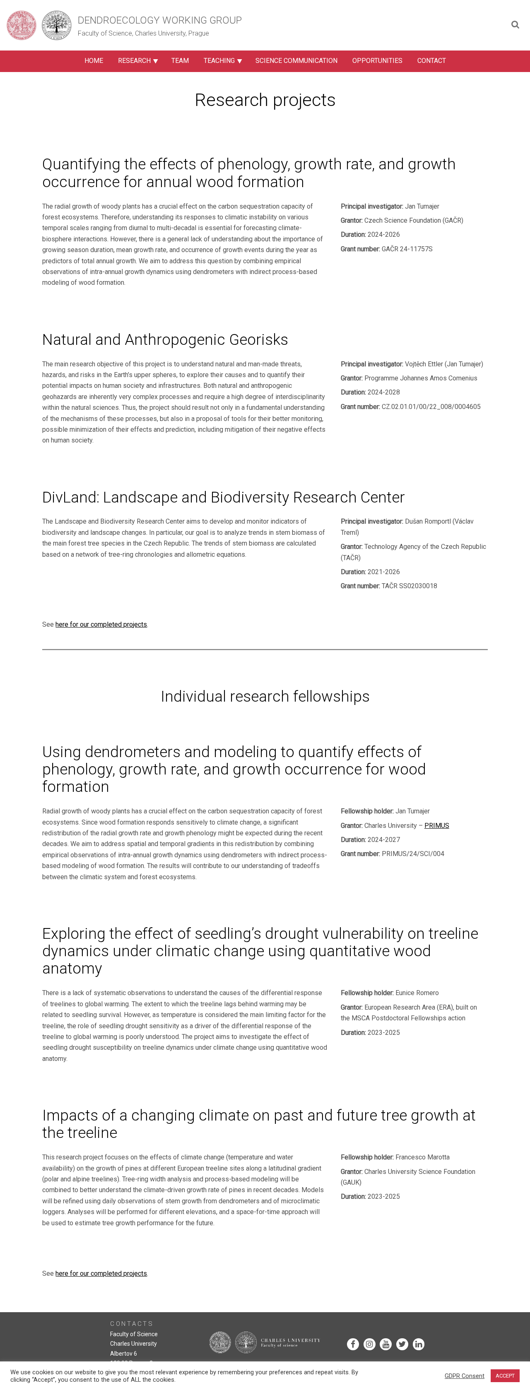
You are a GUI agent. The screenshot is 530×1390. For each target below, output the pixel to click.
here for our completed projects (101, 624)
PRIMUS (436, 826)
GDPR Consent (464, 1376)
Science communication (296, 61)
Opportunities (377, 61)
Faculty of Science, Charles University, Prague (143, 33)
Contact (431, 61)
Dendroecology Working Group (160, 20)
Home (93, 61)
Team (180, 61)
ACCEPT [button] (505, 1376)
